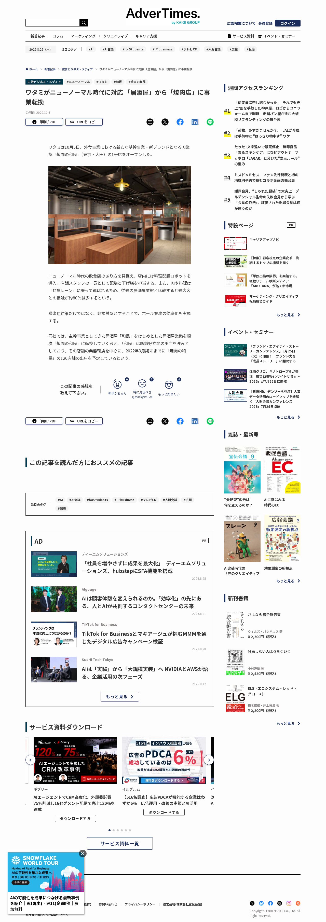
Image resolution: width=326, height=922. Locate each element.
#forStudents (133, 49)
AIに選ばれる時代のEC (274, 502)
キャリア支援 (146, 35)
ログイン (287, 23)
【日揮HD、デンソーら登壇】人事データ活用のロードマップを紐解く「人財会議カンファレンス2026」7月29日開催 (275, 399)
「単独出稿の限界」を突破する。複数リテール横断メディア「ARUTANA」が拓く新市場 (274, 280)
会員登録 (265, 23)
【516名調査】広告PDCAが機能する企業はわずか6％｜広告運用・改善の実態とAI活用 (163, 800)
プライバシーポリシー (140, 904)
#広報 (233, 49)
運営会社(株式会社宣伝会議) (182, 904)
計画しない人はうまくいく (269, 651)
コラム (57, 35)
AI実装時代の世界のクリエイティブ (242, 571)
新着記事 (38, 35)
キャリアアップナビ (264, 239)
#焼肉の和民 (137, 81)
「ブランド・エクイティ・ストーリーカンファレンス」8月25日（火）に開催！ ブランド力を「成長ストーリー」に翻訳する (274, 354)
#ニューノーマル (78, 81)
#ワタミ (101, 81)
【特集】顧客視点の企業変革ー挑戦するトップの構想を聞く (274, 260)
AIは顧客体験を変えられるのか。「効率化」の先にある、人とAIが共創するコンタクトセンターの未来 (141, 602)
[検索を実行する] (83, 22)
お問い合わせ (108, 904)
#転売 (251, 49)
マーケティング (83, 35)
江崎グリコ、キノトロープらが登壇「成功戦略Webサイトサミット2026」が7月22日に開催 (274, 376)
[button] (150, 122)
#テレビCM (189, 49)
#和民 (118, 81)
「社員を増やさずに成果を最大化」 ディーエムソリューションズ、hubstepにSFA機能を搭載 (144, 566)
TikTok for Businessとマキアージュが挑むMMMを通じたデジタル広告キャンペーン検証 (144, 637)
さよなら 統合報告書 (264, 614)
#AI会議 (108, 49)
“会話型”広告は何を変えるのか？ (238, 502)
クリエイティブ (115, 35)
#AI (90, 49)
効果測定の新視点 (278, 568)
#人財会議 (213, 49)
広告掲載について (241, 23)
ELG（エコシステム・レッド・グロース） (272, 691)
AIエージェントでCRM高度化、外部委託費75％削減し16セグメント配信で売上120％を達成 (74, 803)
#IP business (163, 49)
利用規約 (85, 904)
